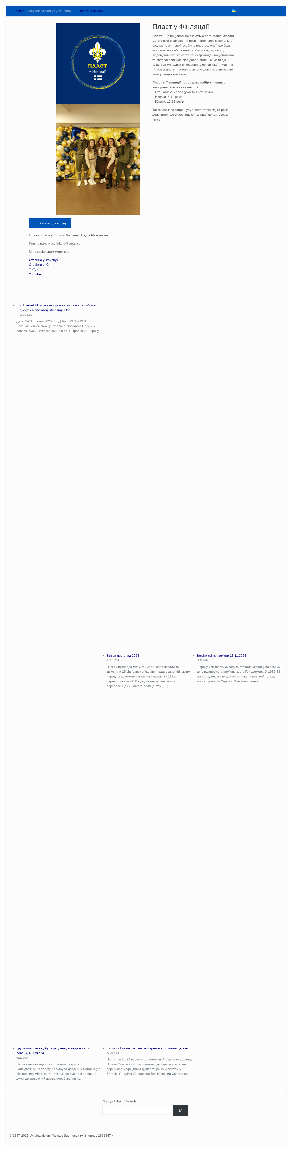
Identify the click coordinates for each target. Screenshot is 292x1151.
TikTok (33, 269)
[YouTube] (256, 10)
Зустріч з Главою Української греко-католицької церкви (147, 1048)
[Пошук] (180, 1110)
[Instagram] (271, 10)
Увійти (19, 11)
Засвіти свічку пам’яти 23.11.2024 (221, 655)
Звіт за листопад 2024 (123, 655)
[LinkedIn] (264, 10)
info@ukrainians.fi (92, 11)
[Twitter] (248, 10)
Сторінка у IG (39, 264)
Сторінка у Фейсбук (43, 260)
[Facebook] (240, 10)
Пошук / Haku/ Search (119, 1101)
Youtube (35, 274)
